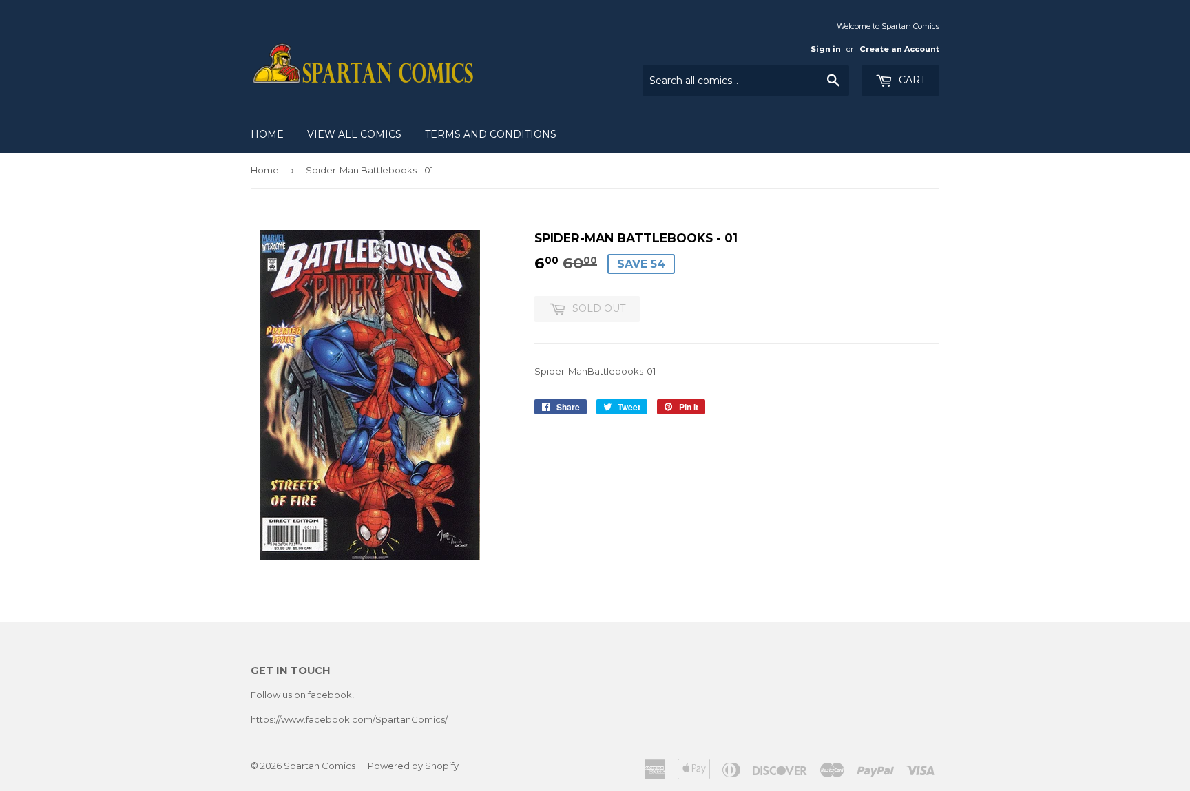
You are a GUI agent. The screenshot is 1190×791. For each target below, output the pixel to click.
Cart (911, 80)
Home (267, 134)
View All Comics (354, 134)
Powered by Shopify (413, 765)
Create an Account (899, 49)
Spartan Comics (319, 765)
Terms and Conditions (490, 134)
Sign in (826, 49)
